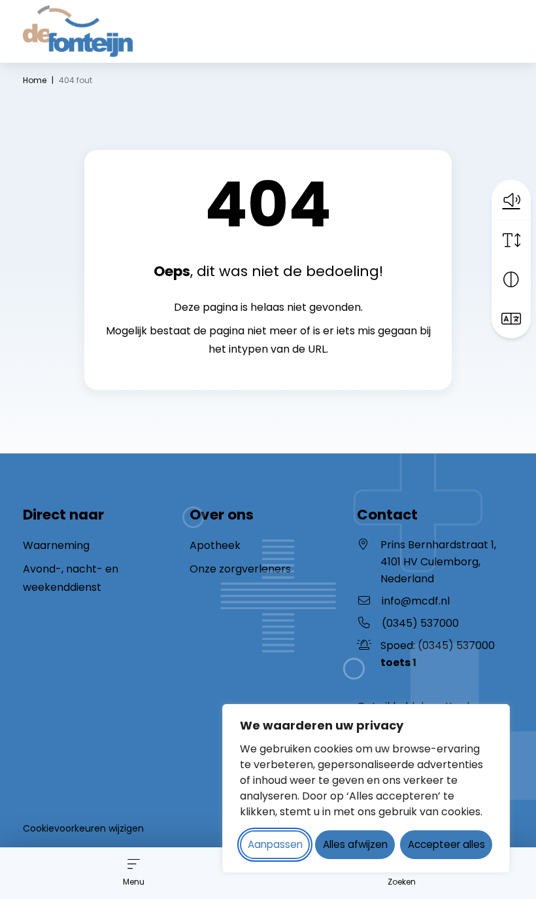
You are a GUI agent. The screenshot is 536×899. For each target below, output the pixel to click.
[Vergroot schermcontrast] (511, 279)
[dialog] (366, 788)
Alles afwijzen (355, 844)
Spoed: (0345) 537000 (437, 654)
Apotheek (215, 545)
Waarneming (56, 545)
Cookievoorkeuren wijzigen (83, 828)
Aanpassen (275, 844)
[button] (511, 199)
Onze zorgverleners (240, 568)
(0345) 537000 (420, 623)
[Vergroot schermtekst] (511, 240)
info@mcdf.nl (416, 600)
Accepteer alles (446, 844)
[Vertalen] (511, 318)
